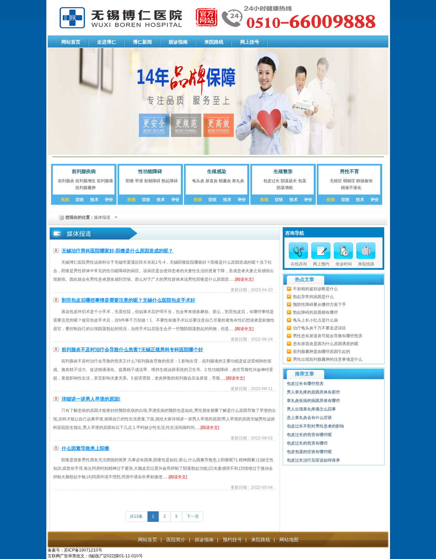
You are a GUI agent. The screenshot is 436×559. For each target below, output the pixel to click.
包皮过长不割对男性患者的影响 (315, 426)
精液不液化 (351, 187)
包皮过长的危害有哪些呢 (309, 434)
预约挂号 (232, 539)
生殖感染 (216, 171)
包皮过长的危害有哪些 (307, 443)
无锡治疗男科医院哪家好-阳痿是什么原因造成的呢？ (117, 250)
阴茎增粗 (285, 187)
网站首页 (70, 42)
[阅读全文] (244, 279)
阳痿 (130, 180)
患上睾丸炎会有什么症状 (309, 417)
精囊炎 (225, 180)
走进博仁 (106, 42)
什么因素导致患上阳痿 (85, 448)
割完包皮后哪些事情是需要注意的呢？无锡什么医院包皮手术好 (128, 300)
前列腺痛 (105, 180)
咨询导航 (294, 233)
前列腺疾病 (84, 171)
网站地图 (288, 539)
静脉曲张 (364, 180)
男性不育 (349, 171)
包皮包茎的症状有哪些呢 (309, 451)
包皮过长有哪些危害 (305, 383)
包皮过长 (271, 180)
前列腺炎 (66, 180)
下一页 (193, 516)
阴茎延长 (289, 180)
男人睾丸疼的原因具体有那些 (313, 392)
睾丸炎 (238, 180)
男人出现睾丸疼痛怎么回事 (311, 409)
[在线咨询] (298, 251)
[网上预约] (320, 251)
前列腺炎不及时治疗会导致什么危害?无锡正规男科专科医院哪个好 (132, 349)
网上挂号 (249, 42)
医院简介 (175, 539)
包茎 (302, 180)
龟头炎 (198, 180)
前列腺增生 (85, 180)
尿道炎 (211, 180)
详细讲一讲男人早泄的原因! (91, 399)
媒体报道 (102, 217)
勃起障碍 (169, 180)
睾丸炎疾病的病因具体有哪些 (313, 400)
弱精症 (349, 180)
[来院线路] (365, 251)
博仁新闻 (142, 42)
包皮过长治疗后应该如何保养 (313, 460)
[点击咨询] (343, 251)
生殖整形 (283, 171)
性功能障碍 (150, 171)
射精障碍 (152, 180)
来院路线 (213, 42)
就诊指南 (178, 42)
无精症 (336, 180)
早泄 (139, 180)
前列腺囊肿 (85, 187)
